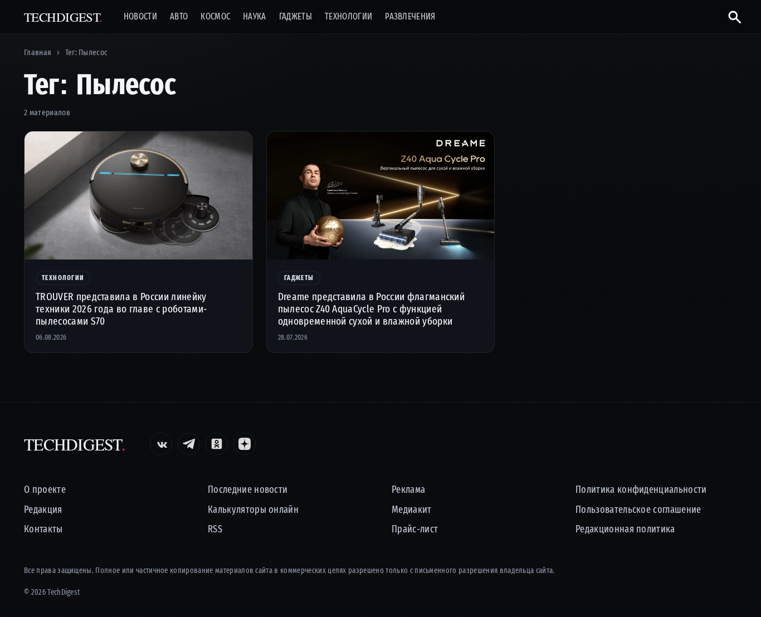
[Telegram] (189, 444)
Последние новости (247, 490)
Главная (37, 52)
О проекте (45, 490)
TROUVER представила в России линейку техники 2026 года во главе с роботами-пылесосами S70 (121, 308)
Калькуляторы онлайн (253, 510)
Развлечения (410, 16)
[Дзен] (244, 444)
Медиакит (412, 510)
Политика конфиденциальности (641, 490)
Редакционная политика (625, 529)
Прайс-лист (415, 529)
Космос (215, 16)
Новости (140, 16)
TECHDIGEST (63, 17)
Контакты (43, 529)
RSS (215, 529)
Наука (254, 16)
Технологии (348, 16)
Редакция (43, 510)
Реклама (408, 490)
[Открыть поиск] (730, 16)
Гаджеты (295, 16)
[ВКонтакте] (161, 444)
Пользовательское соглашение (638, 510)
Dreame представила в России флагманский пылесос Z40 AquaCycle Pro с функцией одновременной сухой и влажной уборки (371, 308)
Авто (179, 16)
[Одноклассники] (217, 444)
